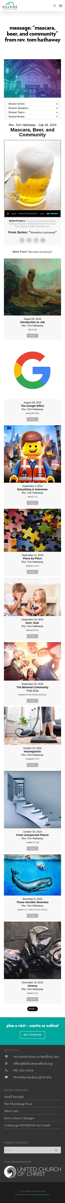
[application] (32, 213)
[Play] (8, 213)
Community (31, 220)
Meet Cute (11, 1111)
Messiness (22, 223)
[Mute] (48, 213)
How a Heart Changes (19, 1118)
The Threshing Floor (18, 1104)
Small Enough (14, 1096)
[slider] (27, 213)
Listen (32, 336)
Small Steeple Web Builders (40, 1194)
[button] (60, 5)
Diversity (43, 220)
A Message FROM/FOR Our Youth (27, 1125)
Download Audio (42, 226)
